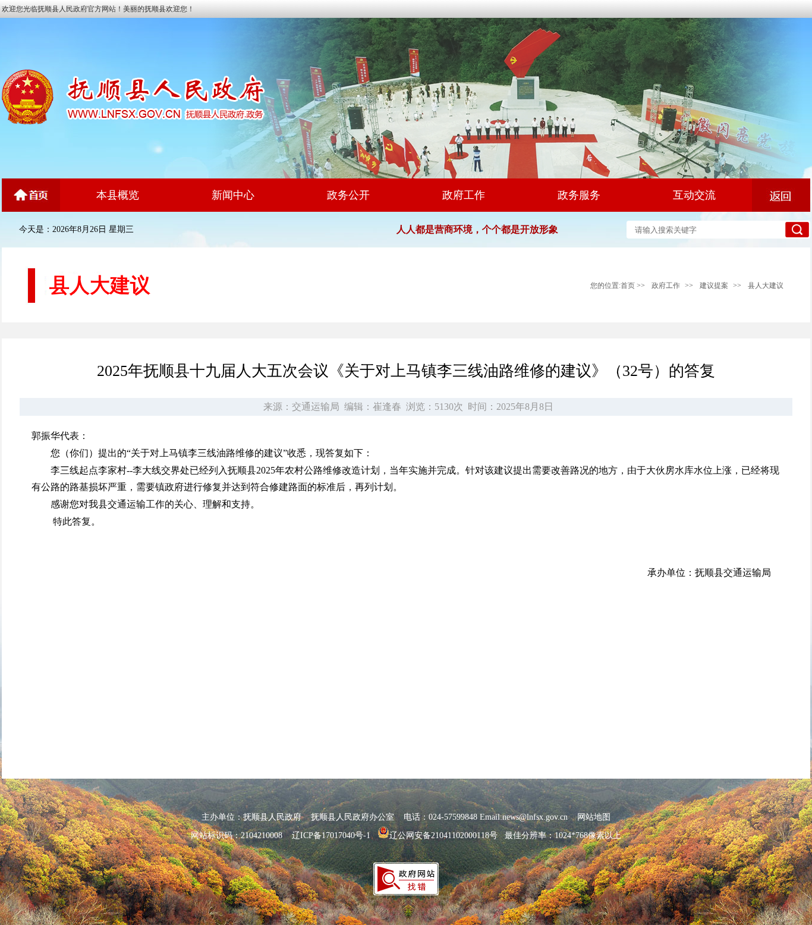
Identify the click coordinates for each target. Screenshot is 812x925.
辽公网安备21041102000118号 (443, 835)
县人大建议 (765, 285)
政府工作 (666, 285)
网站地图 (593, 817)
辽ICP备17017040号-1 (331, 835)
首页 (628, 285)
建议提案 (714, 285)
